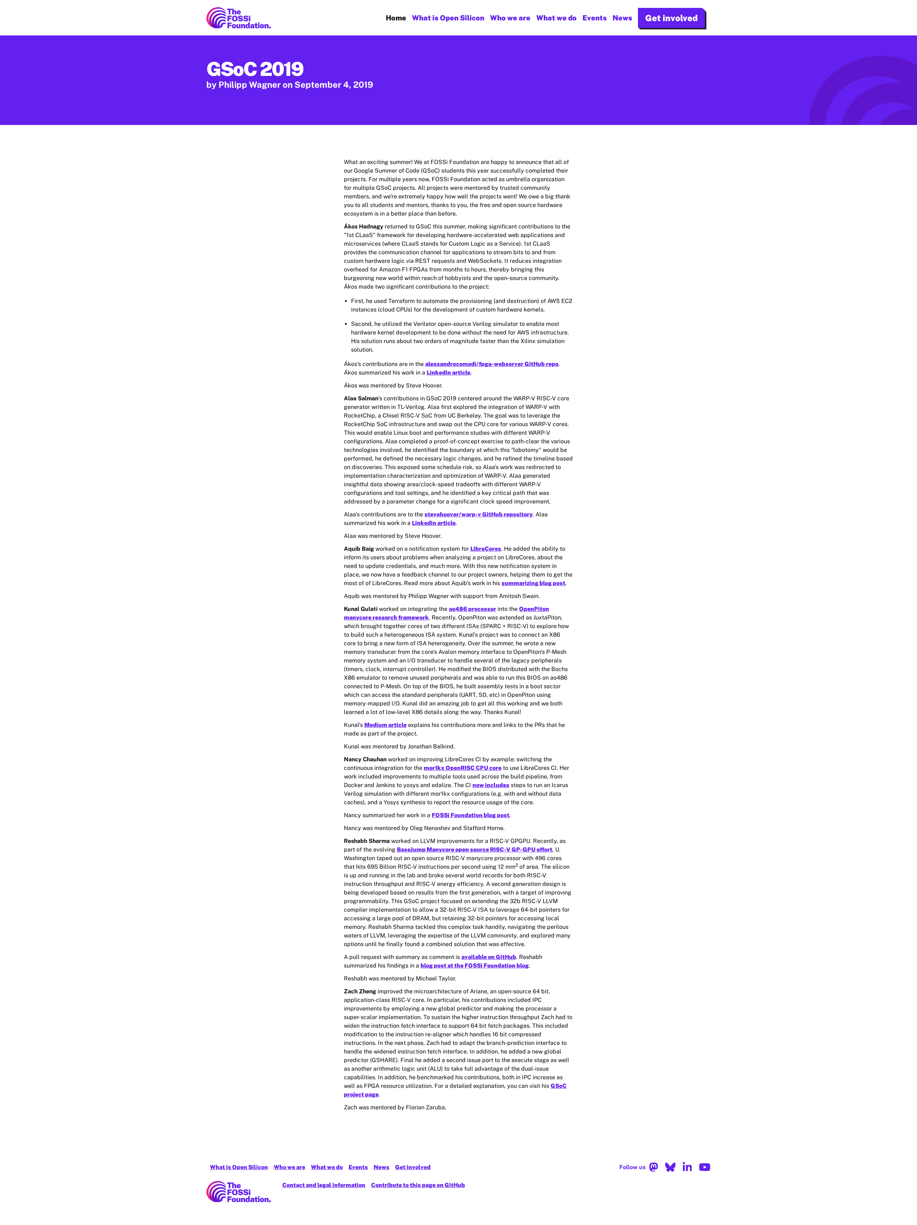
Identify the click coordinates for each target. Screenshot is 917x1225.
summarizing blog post (533, 583)
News (622, 18)
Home (396, 18)
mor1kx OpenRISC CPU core (462, 768)
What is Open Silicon (448, 18)
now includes (490, 785)
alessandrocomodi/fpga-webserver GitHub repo (491, 364)
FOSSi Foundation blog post (470, 815)
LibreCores (485, 548)
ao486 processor (472, 609)
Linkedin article (448, 372)
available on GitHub (488, 957)
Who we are (510, 18)
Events (594, 18)
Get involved (671, 18)
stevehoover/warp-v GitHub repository (478, 514)
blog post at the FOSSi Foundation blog (475, 965)
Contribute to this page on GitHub (418, 1185)
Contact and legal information (323, 1185)
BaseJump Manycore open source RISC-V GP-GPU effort (474, 849)
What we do (556, 18)
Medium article (385, 725)
